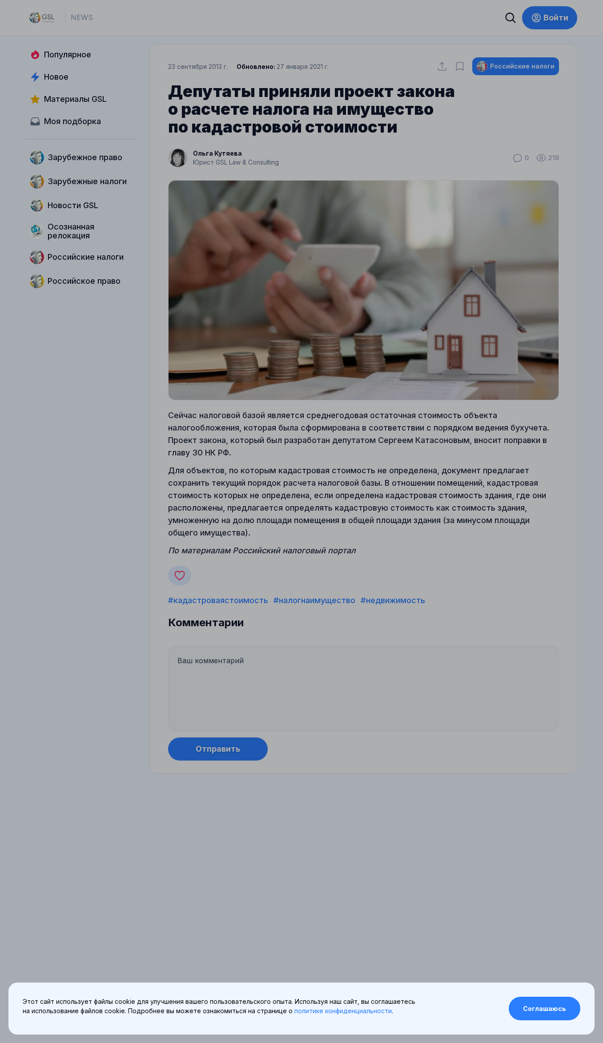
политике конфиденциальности (343, 1011)
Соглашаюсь (544, 1008)
